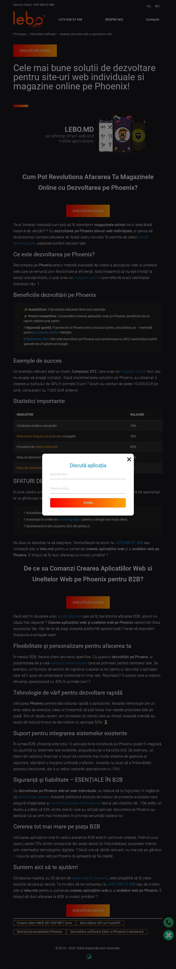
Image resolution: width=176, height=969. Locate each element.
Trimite (88, 503)
